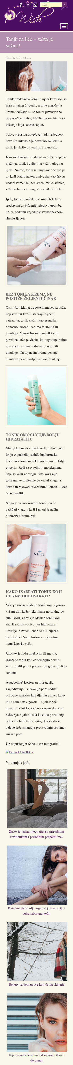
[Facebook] (20, 5)
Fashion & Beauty (23, 58)
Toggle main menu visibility (67, 25)
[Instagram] (35, 5)
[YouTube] (28, 5)
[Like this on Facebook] (20, 753)
